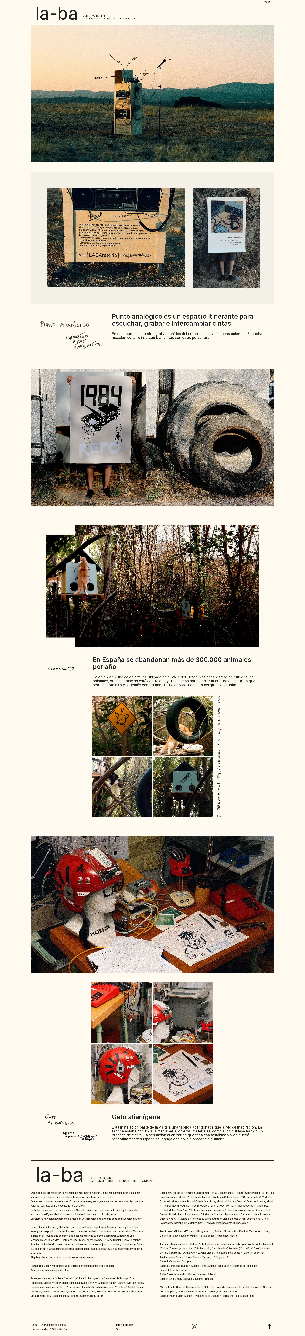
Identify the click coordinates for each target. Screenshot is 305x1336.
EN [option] (269, 2)
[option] (270, 2)
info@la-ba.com (124, 1324)
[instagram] (195, 1327)
